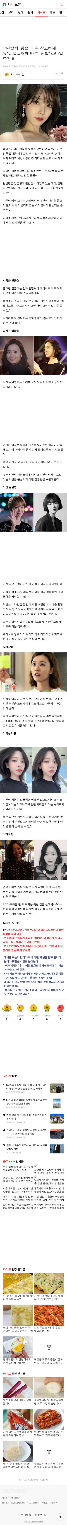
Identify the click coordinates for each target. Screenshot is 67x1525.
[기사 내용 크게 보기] (62, 74)
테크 (52, 12)
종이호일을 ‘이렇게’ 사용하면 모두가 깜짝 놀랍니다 (49, 1397)
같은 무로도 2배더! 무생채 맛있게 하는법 (48, 1324)
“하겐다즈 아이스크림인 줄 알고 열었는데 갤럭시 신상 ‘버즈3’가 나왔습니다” (34, 992)
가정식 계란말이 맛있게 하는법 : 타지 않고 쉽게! (48, 1292)
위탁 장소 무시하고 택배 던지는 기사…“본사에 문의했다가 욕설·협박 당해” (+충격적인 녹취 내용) (33, 975)
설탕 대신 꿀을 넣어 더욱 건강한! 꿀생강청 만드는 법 (18, 1324)
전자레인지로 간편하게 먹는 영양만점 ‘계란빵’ (17, 1356)
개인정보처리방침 (18, 1498)
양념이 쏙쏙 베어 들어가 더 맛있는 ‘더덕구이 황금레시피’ (49, 1428)
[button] (60, 1517)
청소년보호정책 (33, 1498)
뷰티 (11, 12)
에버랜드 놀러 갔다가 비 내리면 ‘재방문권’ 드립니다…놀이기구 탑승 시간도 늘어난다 (34, 959)
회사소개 (5, 1498)
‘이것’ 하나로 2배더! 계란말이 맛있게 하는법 (18, 1292)
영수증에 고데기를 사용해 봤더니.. (17, 1397)
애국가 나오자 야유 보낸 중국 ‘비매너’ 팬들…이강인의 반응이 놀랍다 (34, 983)
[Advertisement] (33, 27)
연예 (20, 12)
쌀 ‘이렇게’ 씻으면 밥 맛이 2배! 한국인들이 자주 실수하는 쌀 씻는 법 (17, 1460)
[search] (61, 4)
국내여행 (10, 1122)
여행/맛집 (10, 1092)
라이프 (41, 12)
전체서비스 (40, 1509)
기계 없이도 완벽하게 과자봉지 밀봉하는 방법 (17, 1428)
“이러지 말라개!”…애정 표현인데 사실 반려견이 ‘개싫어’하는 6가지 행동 (34, 967)
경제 (30, 12)
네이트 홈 (26, 1509)
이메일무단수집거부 (49, 1498)
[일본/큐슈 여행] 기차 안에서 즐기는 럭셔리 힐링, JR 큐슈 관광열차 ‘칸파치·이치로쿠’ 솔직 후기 (26, 1088)
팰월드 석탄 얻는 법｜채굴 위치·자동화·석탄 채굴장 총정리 (48, 1460)
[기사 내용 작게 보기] (57, 75)
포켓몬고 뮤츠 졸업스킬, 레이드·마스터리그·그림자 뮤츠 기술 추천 (49, 1356)
